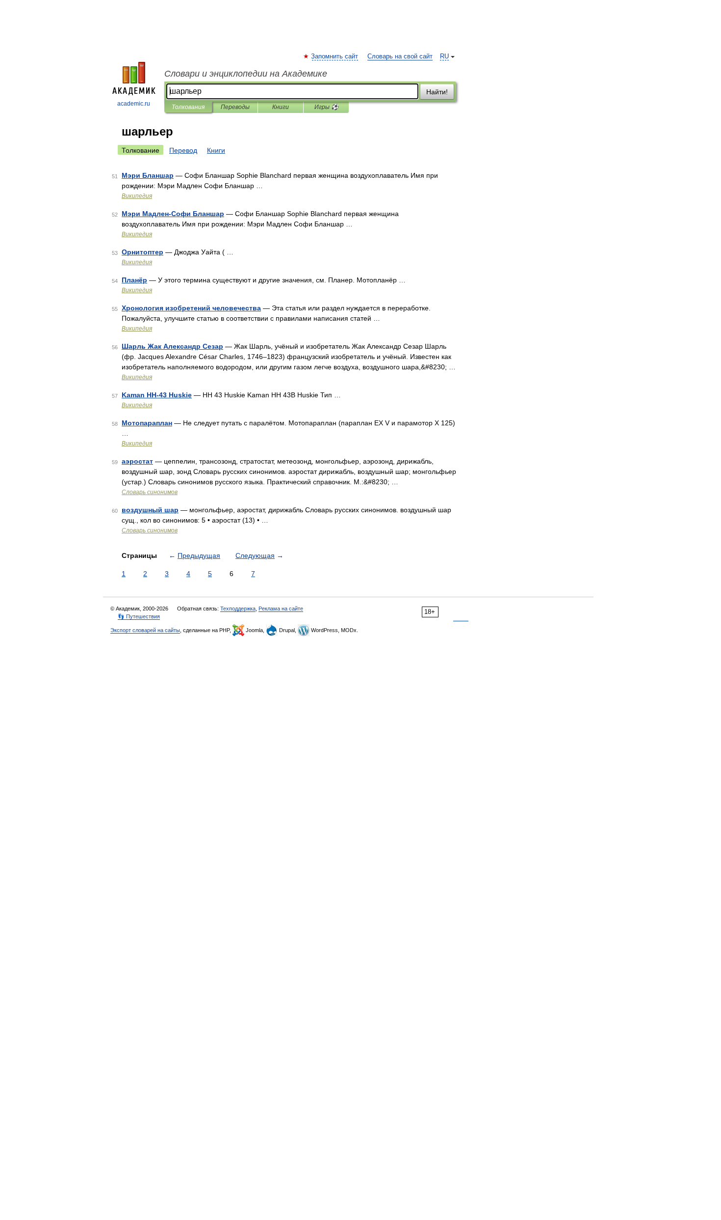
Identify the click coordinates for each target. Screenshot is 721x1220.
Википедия (137, 196)
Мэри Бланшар (148, 175)
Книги (280, 107)
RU (444, 56)
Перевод (183, 150)
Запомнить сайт (335, 56)
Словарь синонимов (150, 492)
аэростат (137, 461)
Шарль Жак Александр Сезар (172, 346)
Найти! (437, 92)
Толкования (188, 107)
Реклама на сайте (280, 608)
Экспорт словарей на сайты (145, 630)
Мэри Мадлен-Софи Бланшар (173, 214)
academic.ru (133, 103)
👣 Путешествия (139, 616)
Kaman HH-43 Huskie (157, 395)
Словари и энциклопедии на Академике (245, 74)
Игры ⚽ (326, 107)
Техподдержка (238, 608)
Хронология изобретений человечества (191, 308)
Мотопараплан (147, 423)
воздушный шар (150, 510)
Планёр (134, 280)
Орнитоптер (142, 252)
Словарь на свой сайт (400, 56)
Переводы (235, 107)
